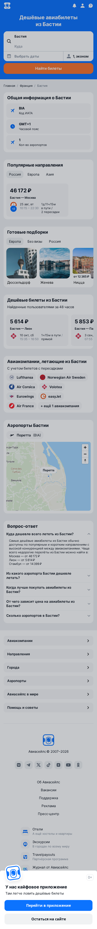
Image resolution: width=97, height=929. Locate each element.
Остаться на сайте (48, 919)
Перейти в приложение (48, 905)
